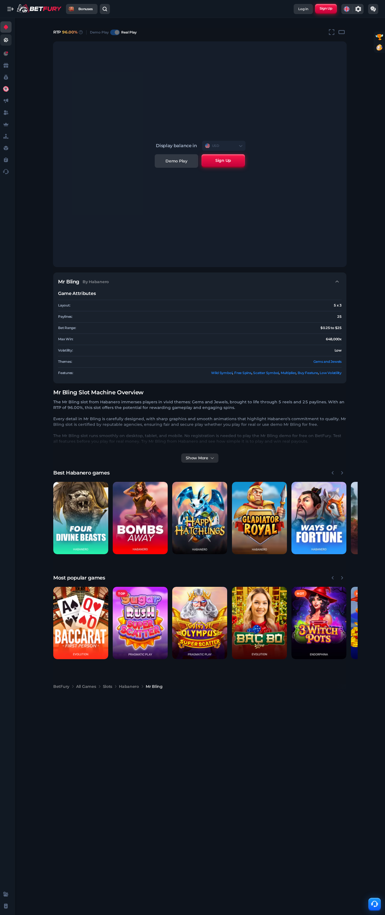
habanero (129, 686)
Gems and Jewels (327, 361)
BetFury (61, 686)
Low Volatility (331, 373)
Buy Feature (308, 373)
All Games (86, 686)
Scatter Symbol (266, 373)
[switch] (115, 32)
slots (107, 686)
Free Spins (242, 373)
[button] (80, 518)
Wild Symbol (221, 373)
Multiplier (288, 373)
